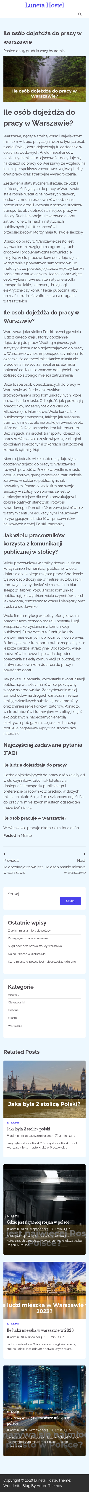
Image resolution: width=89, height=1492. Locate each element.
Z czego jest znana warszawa (28, 938)
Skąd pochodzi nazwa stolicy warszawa (35, 946)
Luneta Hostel (44, 5)
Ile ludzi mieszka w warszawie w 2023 (40, 1330)
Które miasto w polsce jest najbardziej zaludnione (42, 961)
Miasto (26, 835)
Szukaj (13, 894)
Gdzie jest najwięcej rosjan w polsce (38, 1222)
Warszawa (15, 1025)
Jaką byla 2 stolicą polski (28, 1129)
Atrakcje (13, 994)
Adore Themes (49, 1486)
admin (59, 51)
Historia (13, 1010)
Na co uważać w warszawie (27, 954)
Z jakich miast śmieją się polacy (29, 930)
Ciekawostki (16, 1002)
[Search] (79, 14)
